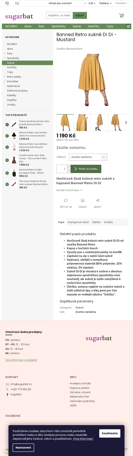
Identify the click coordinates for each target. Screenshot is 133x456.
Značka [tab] (108, 222)
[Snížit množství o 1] (68, 171)
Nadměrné (13, 86)
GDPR (73, 405)
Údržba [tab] (96, 222)
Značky (11, 104)
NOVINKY (12, 44)
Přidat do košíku (88, 169)
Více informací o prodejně (21, 360)
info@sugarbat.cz (21, 384)
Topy (10, 72)
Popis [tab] (61, 222)
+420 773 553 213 (21, 389)
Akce (10, 49)
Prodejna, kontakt (60, 3)
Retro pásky (14, 76)
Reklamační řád (79, 396)
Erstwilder (12, 81)
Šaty (9, 53)
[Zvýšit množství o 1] (68, 167)
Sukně (10, 63)
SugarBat (16, 394)
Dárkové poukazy (17, 90)
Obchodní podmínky (82, 401)
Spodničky (13, 58)
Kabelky (11, 95)
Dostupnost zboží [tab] (78, 222)
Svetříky (12, 67)
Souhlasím (110, 433)
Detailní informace (67, 190)
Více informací (83, 439)
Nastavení (23, 448)
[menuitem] (11, 26)
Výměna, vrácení (80, 392)
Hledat (80, 15)
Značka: (69, 49)
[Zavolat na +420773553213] (10, 3)
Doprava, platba (79, 388)
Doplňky (12, 100)
